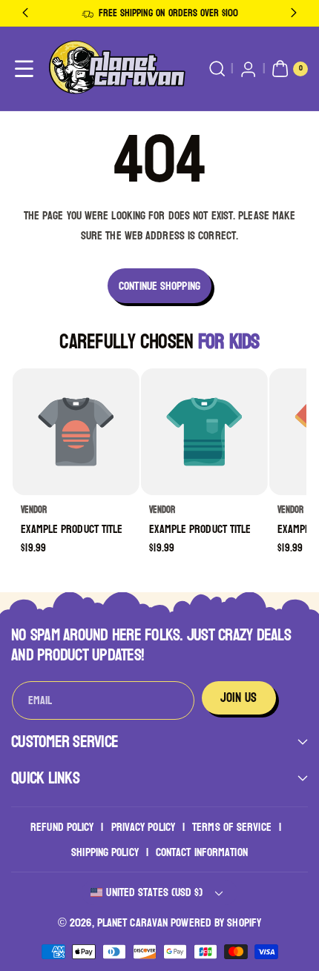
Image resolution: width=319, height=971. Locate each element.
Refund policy (61, 827)
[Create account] (248, 69)
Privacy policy (143, 827)
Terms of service (232, 827)
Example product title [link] (72, 529)
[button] (24, 69)
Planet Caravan (132, 922)
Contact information (202, 852)
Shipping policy (105, 852)
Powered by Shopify (216, 922)
